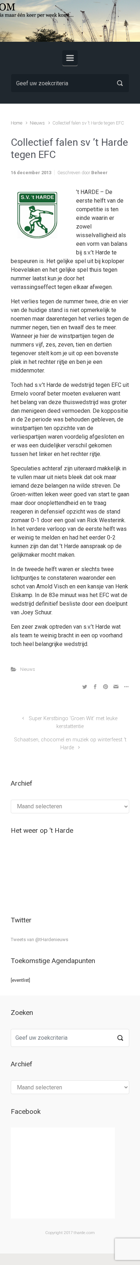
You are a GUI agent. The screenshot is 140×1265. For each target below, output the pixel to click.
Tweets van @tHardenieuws (39, 939)
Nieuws (37, 123)
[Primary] (70, 57)
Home (16, 123)
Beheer (99, 172)
